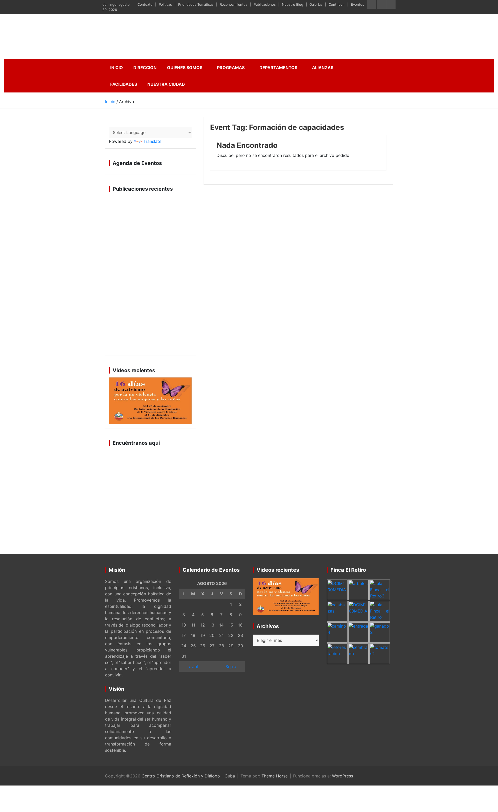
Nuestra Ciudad (166, 84)
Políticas (165, 4)
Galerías (315, 4)
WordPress (342, 775)
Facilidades (123, 84)
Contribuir (337, 4)
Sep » (231, 666)
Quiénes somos (184, 67)
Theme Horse (274, 775)
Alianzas (322, 67)
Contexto (145, 4)
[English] (118, 123)
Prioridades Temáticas (195, 4)
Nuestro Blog (292, 4)
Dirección (145, 67)
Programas (231, 67)
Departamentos (278, 67)
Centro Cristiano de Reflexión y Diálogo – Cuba (188, 775)
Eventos (357, 4)
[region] (150, 274)
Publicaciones (265, 4)
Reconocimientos (233, 4)
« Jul (193, 666)
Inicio (116, 67)
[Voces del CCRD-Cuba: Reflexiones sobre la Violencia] (150, 400)
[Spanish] (112, 123)
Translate (152, 141)
